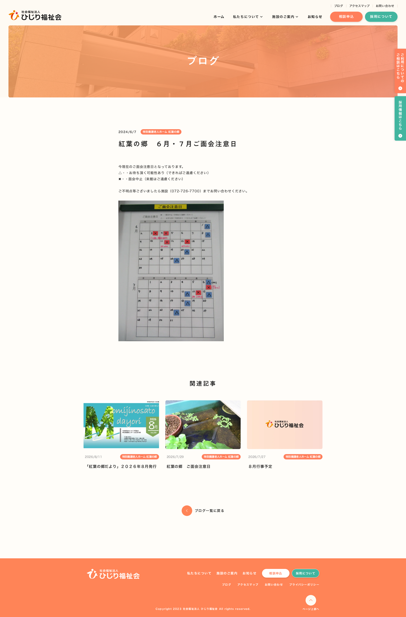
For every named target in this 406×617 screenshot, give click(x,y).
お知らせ (315, 16)
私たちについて (199, 573)
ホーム (219, 16)
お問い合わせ (385, 6)
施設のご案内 (227, 573)
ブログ (338, 6)
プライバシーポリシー (304, 584)
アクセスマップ (359, 6)
